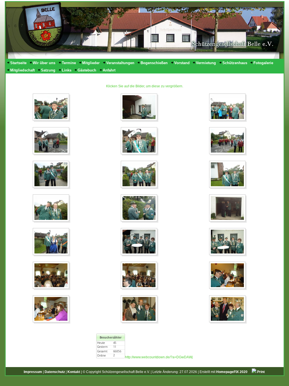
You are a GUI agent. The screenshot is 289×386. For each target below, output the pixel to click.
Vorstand (182, 63)
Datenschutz (55, 372)
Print (260, 372)
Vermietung (206, 63)
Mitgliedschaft (22, 70)
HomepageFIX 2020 (232, 372)
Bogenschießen (154, 63)
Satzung (48, 70)
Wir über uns (44, 63)
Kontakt (73, 372)
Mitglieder (91, 63)
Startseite (18, 63)
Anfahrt (109, 70)
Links (66, 70)
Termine (69, 63)
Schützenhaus (234, 63)
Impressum (33, 372)
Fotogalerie (263, 63)
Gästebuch (87, 70)
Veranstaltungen (120, 63)
